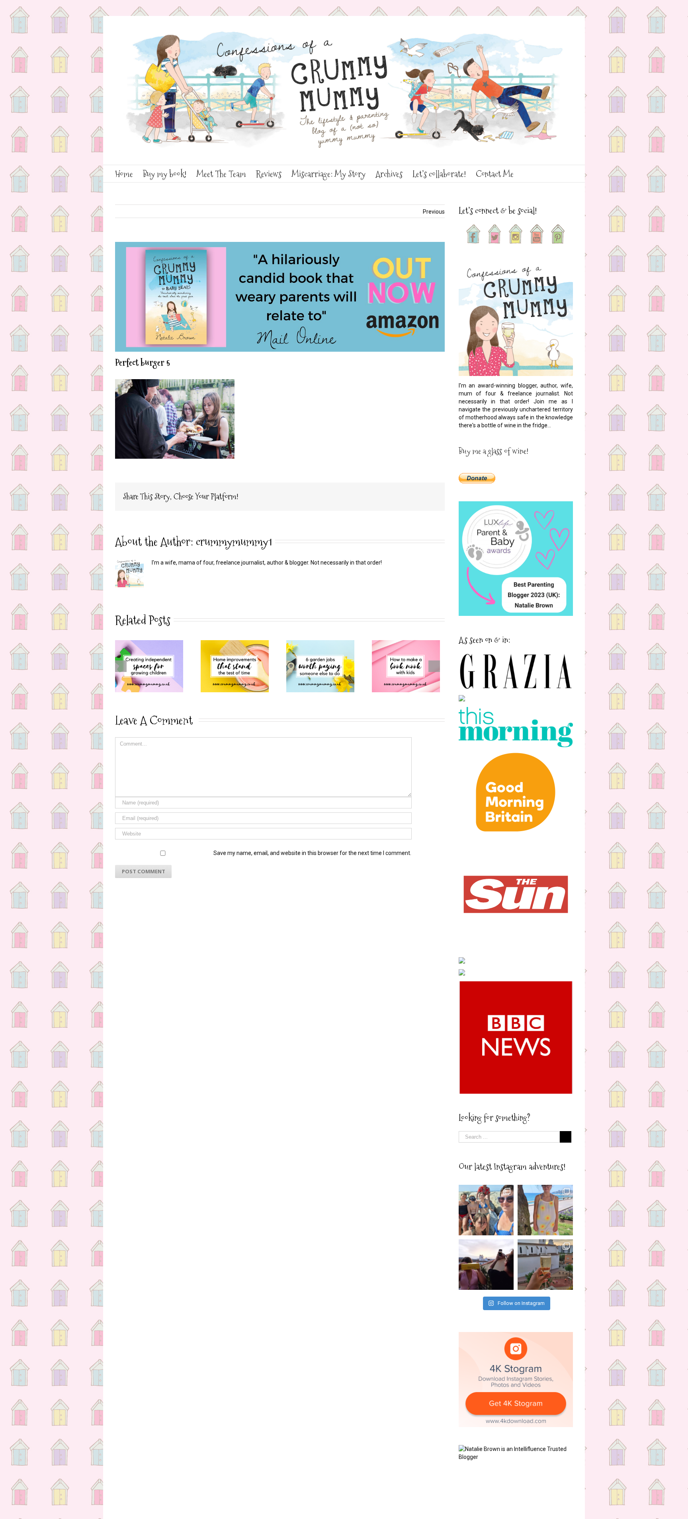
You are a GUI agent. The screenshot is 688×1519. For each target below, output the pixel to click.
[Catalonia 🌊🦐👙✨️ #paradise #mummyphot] (486, 1210)
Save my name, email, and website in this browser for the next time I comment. (312, 853)
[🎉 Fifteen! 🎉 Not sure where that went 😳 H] (545, 1210)
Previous (434, 211)
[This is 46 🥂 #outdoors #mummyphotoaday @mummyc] (545, 1264)
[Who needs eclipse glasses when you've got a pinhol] (486, 1264)
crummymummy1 (234, 542)
